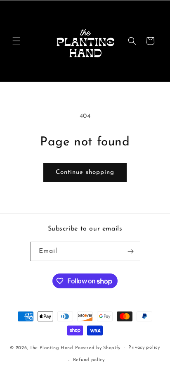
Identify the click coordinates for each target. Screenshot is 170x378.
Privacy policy (144, 347)
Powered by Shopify (98, 347)
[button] (16, 41)
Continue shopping (85, 172)
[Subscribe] (131, 251)
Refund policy (89, 360)
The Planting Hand (52, 347)
